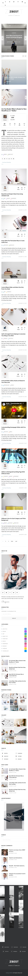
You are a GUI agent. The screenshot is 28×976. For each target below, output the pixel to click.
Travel (12, 385)
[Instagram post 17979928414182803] (21, 893)
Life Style (6, 245)
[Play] (2, 183)
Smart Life (10, 154)
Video (10, 431)
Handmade (13, 198)
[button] (25, 38)
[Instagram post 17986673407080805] (2, 935)
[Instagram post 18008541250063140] (21, 921)
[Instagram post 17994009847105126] (2, 907)
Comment (15, 43)
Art (4, 198)
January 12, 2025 (22, 209)
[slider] (24, 230)
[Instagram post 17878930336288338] (11, 893)
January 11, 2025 (22, 256)
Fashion (5, 338)
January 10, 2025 (22, 349)
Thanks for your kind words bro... (15, 857)
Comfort (14, 32)
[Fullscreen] (25, 183)
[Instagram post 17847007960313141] (2, 921)
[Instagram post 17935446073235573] (11, 907)
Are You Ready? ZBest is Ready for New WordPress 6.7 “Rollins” (13, 110)
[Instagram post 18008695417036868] (21, 907)
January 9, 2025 (23, 443)
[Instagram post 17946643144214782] (2, 893)
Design (5, 154)
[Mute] (22, 183)
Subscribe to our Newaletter (8, 611)
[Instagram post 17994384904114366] (11, 921)
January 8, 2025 (23, 534)
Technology (6, 385)
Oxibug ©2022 (9, 972)
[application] (14, 177)
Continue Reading (6, 162)
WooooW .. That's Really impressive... (17, 865)
